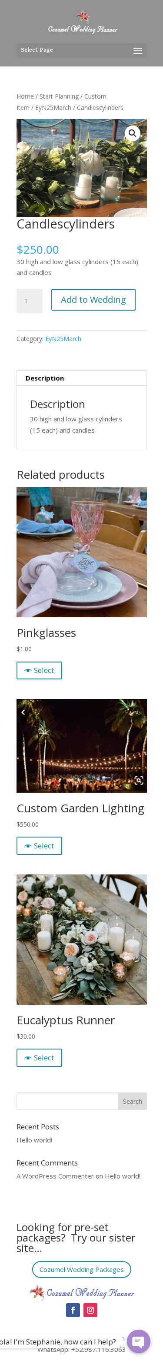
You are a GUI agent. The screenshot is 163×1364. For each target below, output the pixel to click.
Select (44, 670)
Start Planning (59, 96)
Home (25, 96)
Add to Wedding (93, 299)
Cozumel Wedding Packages (82, 1269)
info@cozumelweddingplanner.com (73, 1338)
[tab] (81, 378)
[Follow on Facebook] (73, 1310)
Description (45, 378)
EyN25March (53, 107)
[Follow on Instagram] (90, 1310)
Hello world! (34, 1140)
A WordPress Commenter (55, 1176)
